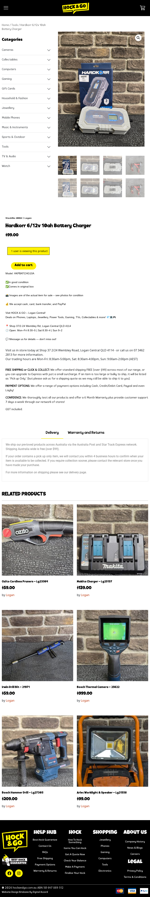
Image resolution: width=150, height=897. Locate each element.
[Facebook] (9, 873)
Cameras (7, 50)
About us (135, 832)
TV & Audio (9, 156)
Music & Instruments (15, 127)
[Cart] (142, 7)
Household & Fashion (15, 98)
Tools (14, 25)
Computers (9, 69)
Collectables (10, 59)
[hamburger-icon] (6, 8)
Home (5, 25)
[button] (138, 38)
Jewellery (8, 108)
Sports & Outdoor (13, 137)
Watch (6, 166)
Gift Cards (8, 88)
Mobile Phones (11, 117)
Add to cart (24, 265)
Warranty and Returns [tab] (86, 433)
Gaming (7, 79)
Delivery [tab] (52, 433)
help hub (45, 832)
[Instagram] (19, 873)
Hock (75, 832)
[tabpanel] (75, 460)
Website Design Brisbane (15, 892)
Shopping (105, 832)
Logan (28, 218)
